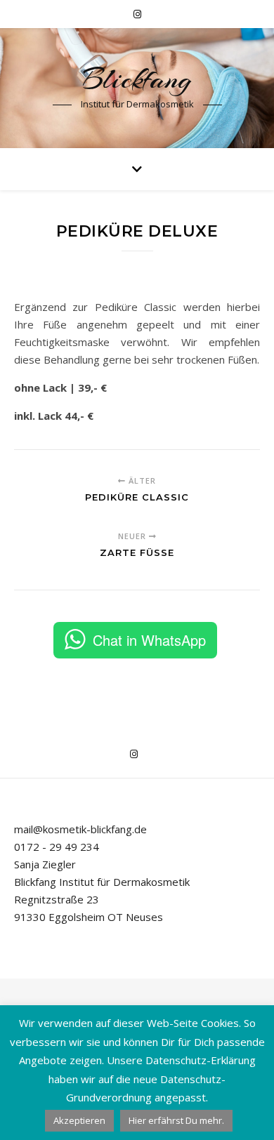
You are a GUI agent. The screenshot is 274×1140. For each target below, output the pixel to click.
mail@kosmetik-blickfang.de (80, 829)
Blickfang (137, 79)
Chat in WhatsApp (149, 640)
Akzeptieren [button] (79, 1120)
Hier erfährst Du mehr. (176, 1120)
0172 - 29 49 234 (56, 847)
